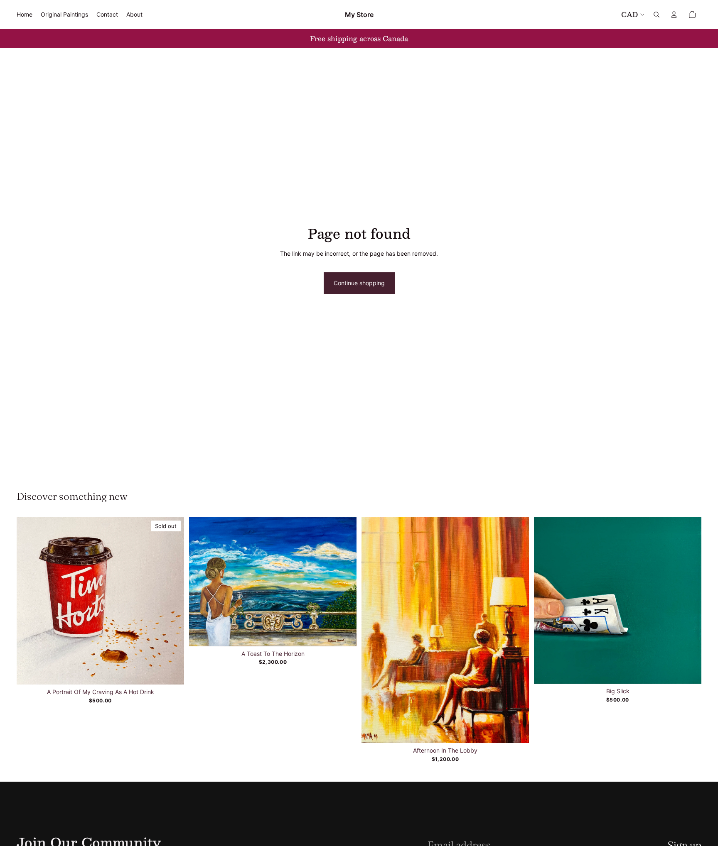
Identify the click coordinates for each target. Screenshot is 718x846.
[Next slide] (344, 581)
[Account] (674, 14)
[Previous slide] (201, 581)
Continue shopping (359, 282)
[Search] (656, 14)
